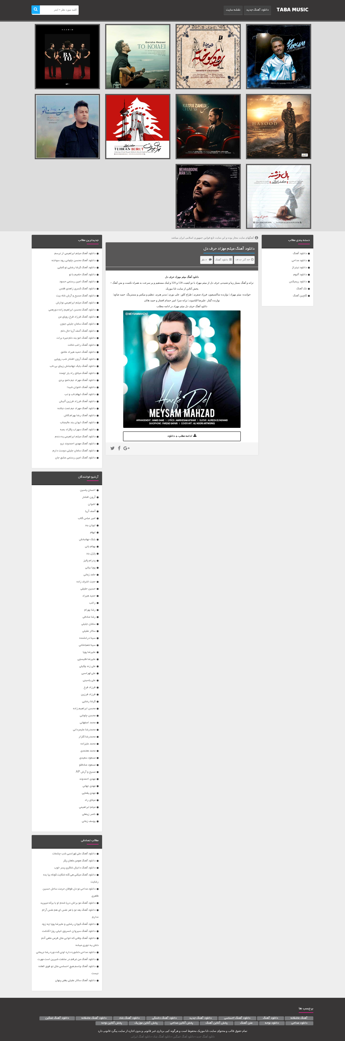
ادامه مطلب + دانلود (179, 436)
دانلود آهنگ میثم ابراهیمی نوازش (76, 302)
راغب (92, 602)
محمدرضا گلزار (87, 736)
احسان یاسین (88, 490)
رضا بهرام (90, 609)
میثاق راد (90, 800)
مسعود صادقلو (87, 764)
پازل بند (91, 553)
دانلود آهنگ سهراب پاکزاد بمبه (78, 429)
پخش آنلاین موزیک (146, 1023)
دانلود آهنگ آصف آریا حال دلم (78, 331)
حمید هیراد (89, 595)
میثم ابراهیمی (87, 807)
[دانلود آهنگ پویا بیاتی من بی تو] (67, 126)
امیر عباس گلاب (87, 518)
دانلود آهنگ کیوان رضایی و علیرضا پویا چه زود (69, 924)
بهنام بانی (90, 546)
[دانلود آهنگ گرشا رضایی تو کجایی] (137, 56)
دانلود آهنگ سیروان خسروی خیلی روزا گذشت (69, 931)
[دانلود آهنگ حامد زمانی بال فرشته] (278, 196)
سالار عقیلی (89, 631)
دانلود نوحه (272, 1023)
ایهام (93, 532)
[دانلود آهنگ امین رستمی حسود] (278, 126)
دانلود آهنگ (300, 253)
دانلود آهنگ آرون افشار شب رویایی (75, 359)
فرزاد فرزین (88, 694)
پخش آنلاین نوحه (111, 1023)
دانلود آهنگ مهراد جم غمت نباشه (77, 408)
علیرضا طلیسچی (86, 659)
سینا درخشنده (87, 638)
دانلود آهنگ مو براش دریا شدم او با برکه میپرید (68, 903)
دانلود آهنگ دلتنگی (164, 1018)
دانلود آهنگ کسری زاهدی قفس (77, 288)
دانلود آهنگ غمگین (57, 1018)
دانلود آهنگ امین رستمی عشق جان (75, 457)
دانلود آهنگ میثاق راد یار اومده (77, 373)
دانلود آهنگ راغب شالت (82, 345)
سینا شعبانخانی (87, 645)
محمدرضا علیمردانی (84, 729)
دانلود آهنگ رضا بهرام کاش (80, 415)
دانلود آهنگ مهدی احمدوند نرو (78, 443)
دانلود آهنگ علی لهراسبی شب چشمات (74, 853)
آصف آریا (90, 511)
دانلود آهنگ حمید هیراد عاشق (78, 352)
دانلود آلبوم (300, 274)
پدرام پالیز (89, 560)
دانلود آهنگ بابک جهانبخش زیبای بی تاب (73, 366)
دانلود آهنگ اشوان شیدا (81, 387)
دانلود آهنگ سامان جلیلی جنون (78, 323)
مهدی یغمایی (89, 793)
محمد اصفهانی (88, 722)
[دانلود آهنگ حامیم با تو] (67, 56)
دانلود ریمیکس (298, 281)
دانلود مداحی (299, 260)
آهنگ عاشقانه (299, 1018)
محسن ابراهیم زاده (84, 708)
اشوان (92, 504)
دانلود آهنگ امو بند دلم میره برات (76, 338)
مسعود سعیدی (87, 757)
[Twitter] (112, 449)
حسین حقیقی (88, 588)
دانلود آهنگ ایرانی (141, 1036)
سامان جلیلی (88, 624)
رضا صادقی (89, 617)
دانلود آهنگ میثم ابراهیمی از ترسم (75, 253)
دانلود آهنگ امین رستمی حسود (77, 281)
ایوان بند (90, 525)
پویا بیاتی (90, 567)
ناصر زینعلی (89, 814)
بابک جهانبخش (87, 539)
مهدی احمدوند (87, 779)
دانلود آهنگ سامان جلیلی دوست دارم (74, 450)
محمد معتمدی (88, 750)
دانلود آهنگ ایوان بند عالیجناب (78, 422)
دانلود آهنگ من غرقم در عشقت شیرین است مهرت (67, 959)
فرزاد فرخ (90, 687)
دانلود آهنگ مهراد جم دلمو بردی (77, 380)
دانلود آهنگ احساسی (237, 1018)
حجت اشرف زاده (86, 581)
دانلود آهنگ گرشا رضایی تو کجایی (77, 267)
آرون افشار (89, 497)
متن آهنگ (246, 1023)
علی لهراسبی (88, 673)
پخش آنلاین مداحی (181, 1023)
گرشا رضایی (89, 701)
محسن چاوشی (88, 715)
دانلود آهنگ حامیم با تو (82, 274)
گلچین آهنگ (300, 295)
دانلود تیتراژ (299, 267)
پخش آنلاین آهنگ (217, 1023)
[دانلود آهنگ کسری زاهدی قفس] (208, 126)
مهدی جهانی (89, 786)
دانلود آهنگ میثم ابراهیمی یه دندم (75, 436)
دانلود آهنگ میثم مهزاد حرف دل (229, 249)
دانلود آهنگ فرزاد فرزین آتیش (77, 401)
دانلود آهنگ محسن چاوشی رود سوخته (74, 260)
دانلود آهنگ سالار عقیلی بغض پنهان (75, 980)
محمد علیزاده (88, 743)
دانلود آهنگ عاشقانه (94, 1018)
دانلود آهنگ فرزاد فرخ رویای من (77, 316)
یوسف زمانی (89, 821)
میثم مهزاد (180, 276)
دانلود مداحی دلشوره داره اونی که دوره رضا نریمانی (66, 952)
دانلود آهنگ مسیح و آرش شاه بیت (76, 295)
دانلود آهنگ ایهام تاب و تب (80, 394)
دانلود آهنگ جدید (257, 10)
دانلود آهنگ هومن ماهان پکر (79, 860)
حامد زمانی (90, 574)
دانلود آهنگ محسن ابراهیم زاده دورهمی (72, 309)
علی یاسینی (89, 680)
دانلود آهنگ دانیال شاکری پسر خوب (75, 867)
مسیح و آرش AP (86, 772)
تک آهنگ (301, 288)
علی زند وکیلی (87, 666)
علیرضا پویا (89, 652)
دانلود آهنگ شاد (129, 1018)
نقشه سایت (233, 10)
